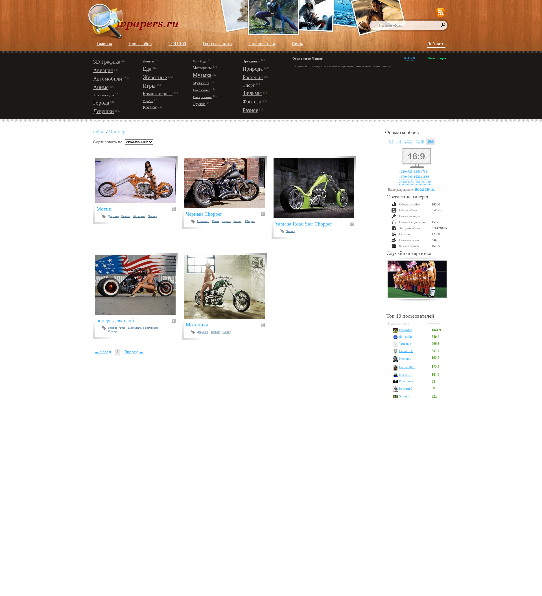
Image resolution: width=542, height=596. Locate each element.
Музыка (202, 75)
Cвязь (297, 43)
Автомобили (107, 79)
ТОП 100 (177, 43)
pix (424, 190)
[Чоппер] (317, 188)
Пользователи (261, 43)
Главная (104, 43)
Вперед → (133, 352)
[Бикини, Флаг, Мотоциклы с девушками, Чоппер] (138, 285)
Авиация (103, 70)
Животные (155, 77)
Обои (99, 132)
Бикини (112, 327)
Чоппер (117, 132)
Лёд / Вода (199, 61)
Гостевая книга (217, 43)
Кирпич (226, 221)
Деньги (148, 61)
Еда (147, 69)
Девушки (103, 111)
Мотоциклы (202, 67)
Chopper (250, 221)
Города (101, 103)
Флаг (122, 327)
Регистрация (437, 58)
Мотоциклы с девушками (143, 327)
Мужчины (201, 83)
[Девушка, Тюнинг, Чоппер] (228, 287)
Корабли (148, 101)
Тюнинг (125, 216)
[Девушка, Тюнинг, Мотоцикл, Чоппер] (138, 180)
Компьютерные (157, 93)
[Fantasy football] (417, 280)
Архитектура (103, 95)
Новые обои (140, 43)
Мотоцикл (139, 216)
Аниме (100, 87)
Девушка (113, 216)
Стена (215, 221)
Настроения (202, 97)
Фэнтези (251, 102)
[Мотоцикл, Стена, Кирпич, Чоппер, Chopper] (228, 183)
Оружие (199, 104)
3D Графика (106, 62)
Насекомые (201, 90)
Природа (252, 69)
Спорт (248, 85)
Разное (250, 110)
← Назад (103, 352)
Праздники (251, 61)
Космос (150, 107)
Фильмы (252, 93)
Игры (149, 86)
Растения (252, 77)
